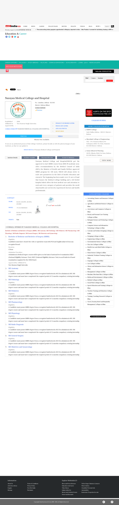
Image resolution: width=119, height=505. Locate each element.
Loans (80, 62)
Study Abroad (33, 62)
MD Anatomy (42, 231)
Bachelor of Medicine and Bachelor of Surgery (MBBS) (21, 231)
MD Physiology (14, 313)
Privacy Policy (31, 486)
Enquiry (10, 488)
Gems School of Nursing (94, 151)
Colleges (22, 62)
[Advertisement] (59, 12)
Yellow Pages (53, 26)
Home (25, 26)
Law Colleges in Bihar (93, 263)
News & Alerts (94, 62)
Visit (17, 219)
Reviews (39, 110)
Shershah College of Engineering (98, 139)
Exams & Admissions (56, 62)
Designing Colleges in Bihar (95, 236)
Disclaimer (30, 490)
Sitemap (10, 490)
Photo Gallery (85, 486)
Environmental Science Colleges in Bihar (99, 241)
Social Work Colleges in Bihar (96, 282)
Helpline (43, 62)
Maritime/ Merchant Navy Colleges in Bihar (100, 274)
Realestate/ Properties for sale (90, 492)
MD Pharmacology (71, 231)
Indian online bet (66, 490)
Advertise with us (24, 30)
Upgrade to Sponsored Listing (65, 123)
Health (73, 26)
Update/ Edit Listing (62, 126)
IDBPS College (91, 130)
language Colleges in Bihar (95, 261)
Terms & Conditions (32, 483)
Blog (90, 26)
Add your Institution (14, 66)
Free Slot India (31, 488)
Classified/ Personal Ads (88, 488)
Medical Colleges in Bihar (94, 280)
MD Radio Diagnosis (19, 233)
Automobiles (85, 490)
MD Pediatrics (60, 231)
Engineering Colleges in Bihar (96, 239)
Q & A (85, 62)
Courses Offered (10, 129)
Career (41, 26)
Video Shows (65, 488)
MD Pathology (51, 231)
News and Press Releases (69, 483)
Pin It (18, 90)
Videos (82, 26)
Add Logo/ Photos (61, 128)
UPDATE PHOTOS (28, 150)
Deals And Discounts (67, 494)
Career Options (11, 62)
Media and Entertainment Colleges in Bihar (100, 277)
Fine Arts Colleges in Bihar (95, 244)
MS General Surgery (32, 233)
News (33, 26)
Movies (64, 26)
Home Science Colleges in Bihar (96, 252)
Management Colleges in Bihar (96, 272)
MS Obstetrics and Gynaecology (48, 233)
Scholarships (71, 62)
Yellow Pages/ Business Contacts (91, 483)
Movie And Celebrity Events (69, 492)
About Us (10, 483)
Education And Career (68, 486)
